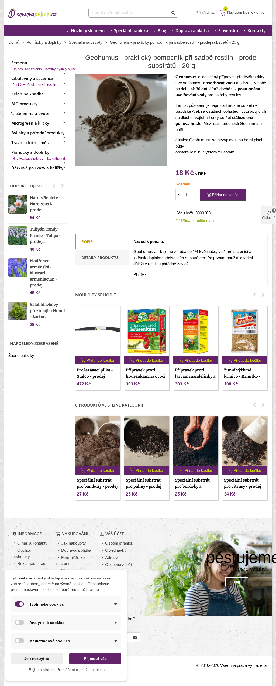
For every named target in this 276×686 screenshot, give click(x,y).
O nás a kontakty (32, 543)
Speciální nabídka (131, 30)
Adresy (111, 557)
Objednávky (115, 550)
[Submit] (173, 12)
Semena (39, 65)
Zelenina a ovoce (33, 113)
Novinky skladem (88, 30)
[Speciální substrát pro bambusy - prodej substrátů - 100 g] (97, 441)
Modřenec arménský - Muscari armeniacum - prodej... (43, 273)
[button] (54, 186)
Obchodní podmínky (23, 553)
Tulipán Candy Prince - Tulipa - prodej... (45, 235)
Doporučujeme (26, 186)
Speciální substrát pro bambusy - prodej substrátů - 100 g (97, 486)
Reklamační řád (31, 563)
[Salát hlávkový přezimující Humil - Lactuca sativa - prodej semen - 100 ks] (17, 311)
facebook (236, 582)
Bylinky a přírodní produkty (37, 132)
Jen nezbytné (36, 658)
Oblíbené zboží (118, 564)
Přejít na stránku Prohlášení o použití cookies (66, 669)
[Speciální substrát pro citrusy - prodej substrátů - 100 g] (244, 441)
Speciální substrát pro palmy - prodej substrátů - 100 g (143, 486)
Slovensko (228, 30)
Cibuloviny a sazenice (33, 81)
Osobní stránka (118, 543)
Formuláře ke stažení (70, 560)
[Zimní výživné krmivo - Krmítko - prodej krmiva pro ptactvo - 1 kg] (244, 331)
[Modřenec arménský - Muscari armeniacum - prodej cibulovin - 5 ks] (17, 267)
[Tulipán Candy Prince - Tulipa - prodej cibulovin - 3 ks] (17, 235)
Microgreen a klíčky (30, 123)
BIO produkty (24, 103)
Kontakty (256, 30)
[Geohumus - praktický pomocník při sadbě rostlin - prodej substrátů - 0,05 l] (121, 119)
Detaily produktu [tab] (99, 257)
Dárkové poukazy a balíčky (37, 167)
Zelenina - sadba (27, 94)
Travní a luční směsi (30, 142)
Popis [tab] (87, 241)
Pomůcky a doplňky (38, 155)
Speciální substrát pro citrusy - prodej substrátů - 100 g (242, 486)
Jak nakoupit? (73, 543)
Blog (162, 30)
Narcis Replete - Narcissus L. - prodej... (45, 203)
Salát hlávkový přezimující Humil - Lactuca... (47, 310)
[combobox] (129, 12)
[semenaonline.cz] (40, 12)
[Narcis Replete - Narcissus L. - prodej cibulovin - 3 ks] (17, 204)
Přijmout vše (95, 658)
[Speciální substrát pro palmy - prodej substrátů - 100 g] (146, 441)
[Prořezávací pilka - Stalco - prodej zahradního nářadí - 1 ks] (97, 331)
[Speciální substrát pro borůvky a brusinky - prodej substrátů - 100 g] (195, 441)
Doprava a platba (192, 30)
